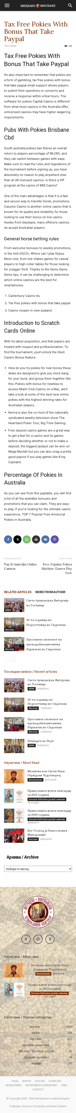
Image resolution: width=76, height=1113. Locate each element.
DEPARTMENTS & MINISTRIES (41, 1085)
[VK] (45, 539)
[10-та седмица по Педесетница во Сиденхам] (14, 624)
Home (15, 1081)
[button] (6, 5)
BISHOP (26, 1081)
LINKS (64, 1085)
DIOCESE (40, 1081)
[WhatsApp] (27, 539)
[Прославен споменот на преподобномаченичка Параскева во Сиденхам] (14, 644)
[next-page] (13, 659)
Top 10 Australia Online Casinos (20, 566)
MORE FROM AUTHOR (50, 592)
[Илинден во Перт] (14, 746)
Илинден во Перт (41, 741)
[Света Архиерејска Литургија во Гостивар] (14, 605)
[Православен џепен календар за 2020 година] (14, 816)
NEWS (8, 610)
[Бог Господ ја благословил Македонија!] (14, 836)
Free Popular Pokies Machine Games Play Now (57, 568)
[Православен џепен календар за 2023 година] (14, 796)
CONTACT (38, 1089)
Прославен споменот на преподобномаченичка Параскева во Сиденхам (44, 644)
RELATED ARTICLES (17, 592)
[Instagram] (38, 939)
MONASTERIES (13, 1085)
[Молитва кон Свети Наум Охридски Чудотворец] (14, 776)
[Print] (36, 539)
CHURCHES (55, 1081)
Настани (33, 839)
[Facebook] (8, 539)
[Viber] (55, 539)
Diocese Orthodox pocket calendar (47, 799)
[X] (17, 539)
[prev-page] (6, 659)
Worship (9, 629)
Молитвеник (35, 779)
